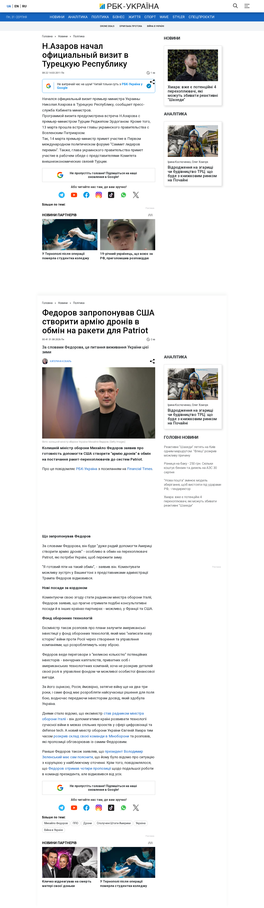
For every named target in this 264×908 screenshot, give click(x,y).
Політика (100, 17)
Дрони (87, 823)
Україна (141, 823)
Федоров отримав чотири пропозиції (79, 768)
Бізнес (119, 17)
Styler (179, 17)
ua (9, 6)
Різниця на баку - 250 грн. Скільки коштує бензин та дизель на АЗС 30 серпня (190, 468)
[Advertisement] (98, 502)
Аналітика (78, 17)
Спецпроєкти (201, 17)
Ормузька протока (130, 26)
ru (24, 6)
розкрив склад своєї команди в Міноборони (91, 736)
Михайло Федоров (56, 823)
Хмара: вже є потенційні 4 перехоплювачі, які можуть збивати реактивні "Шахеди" (193, 93)
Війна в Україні (155, 26)
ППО (75, 823)
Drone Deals (107, 26)
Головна (47, 36)
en (16, 6)
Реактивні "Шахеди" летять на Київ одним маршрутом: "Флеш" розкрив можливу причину (190, 451)
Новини (57, 17)
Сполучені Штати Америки (114, 823)
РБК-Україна (86, 469)
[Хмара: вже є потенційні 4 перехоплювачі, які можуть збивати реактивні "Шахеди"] (193, 65)
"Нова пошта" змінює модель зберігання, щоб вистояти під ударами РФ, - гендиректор (192, 484)
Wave (164, 17)
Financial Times (139, 469)
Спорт (150, 17)
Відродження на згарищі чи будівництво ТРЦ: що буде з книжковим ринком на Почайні (192, 173)
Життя (135, 17)
